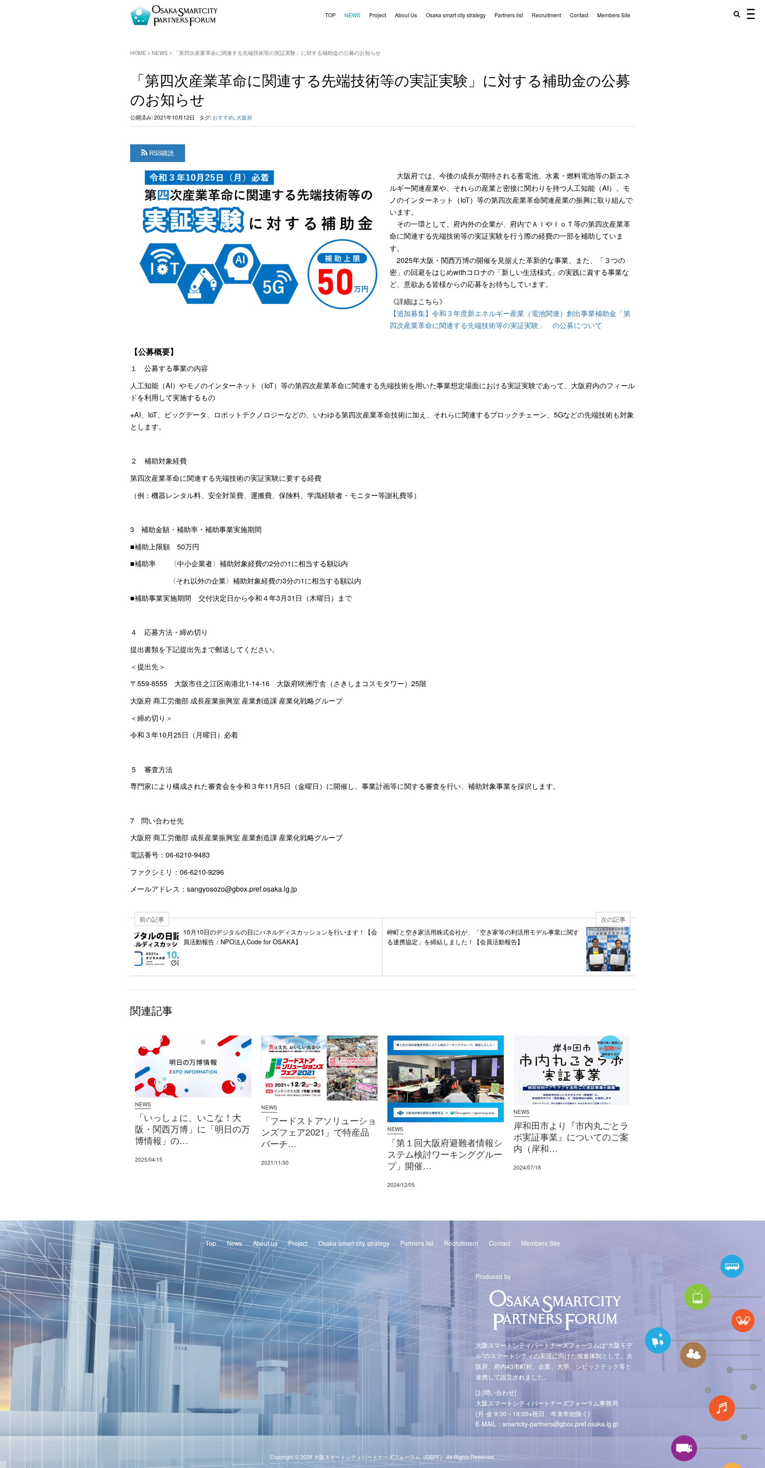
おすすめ (223, 117)
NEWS (352, 15)
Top (210, 1243)
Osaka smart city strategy (456, 15)
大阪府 (244, 117)
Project (377, 15)
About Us (406, 15)
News (234, 1243)
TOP (330, 15)
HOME (138, 52)
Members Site (613, 15)
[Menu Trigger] (750, 13)
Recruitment (546, 15)
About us (265, 1243)
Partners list (509, 15)
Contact (579, 15)
